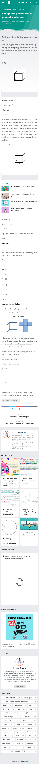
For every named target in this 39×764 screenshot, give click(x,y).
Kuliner (18, 724)
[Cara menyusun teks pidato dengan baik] (5, 196)
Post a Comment (6, 23)
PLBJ (17, 736)
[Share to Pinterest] (19, 408)
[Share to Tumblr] (34, 408)
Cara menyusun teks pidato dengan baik (22, 195)
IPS (7, 713)
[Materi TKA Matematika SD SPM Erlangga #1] (5, 210)
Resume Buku (6, 743)
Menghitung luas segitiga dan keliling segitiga (29, 512)
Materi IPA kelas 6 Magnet (19, 417)
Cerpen (4, 705)
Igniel (26, 761)
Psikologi (20, 739)
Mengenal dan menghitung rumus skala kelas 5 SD (9, 512)
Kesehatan (6, 724)
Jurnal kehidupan (8, 717)
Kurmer (30, 724)
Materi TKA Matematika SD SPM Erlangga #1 (21, 209)
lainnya (4, 728)
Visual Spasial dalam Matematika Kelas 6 (23, 202)
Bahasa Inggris (28, 698)
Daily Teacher (18, 705)
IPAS (30, 709)
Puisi (31, 739)
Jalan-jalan (26, 713)
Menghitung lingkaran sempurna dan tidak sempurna (9, 541)
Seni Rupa (30, 743)
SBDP (18, 743)
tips (5, 747)
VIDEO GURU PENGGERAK (17, 751)
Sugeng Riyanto (18, 432)
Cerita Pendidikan (20, 2)
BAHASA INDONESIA (9, 698)
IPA (19, 709)
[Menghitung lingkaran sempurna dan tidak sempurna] (10, 527)
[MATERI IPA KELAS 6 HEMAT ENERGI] (5, 188)
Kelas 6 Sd (6, 400)
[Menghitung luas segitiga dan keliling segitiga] (29, 498)
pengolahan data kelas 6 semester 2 (28, 534)
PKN (5, 736)
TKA (16, 747)
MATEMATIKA (15, 400)
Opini (17, 732)
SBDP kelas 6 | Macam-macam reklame (19, 424)
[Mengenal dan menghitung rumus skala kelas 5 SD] (10, 498)
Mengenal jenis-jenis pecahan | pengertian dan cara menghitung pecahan (9, 482)
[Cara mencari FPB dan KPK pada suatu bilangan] (29, 467)
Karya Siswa (27, 717)
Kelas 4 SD (8, 720)
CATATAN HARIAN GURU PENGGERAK (17, 701)
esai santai (6, 709)
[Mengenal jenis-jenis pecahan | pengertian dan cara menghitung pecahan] (10, 467)
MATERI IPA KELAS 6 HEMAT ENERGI (22, 187)
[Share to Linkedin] (26, 408)
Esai (30, 705)
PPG (30, 736)
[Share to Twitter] (12, 408)
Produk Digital (6, 739)
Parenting (29, 732)
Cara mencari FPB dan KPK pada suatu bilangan (28, 481)
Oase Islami (5, 732)
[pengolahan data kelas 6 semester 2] (29, 524)
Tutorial (28, 747)
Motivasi (30, 728)
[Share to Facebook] (5, 408)
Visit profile (19, 686)
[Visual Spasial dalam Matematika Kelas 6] (5, 203)
